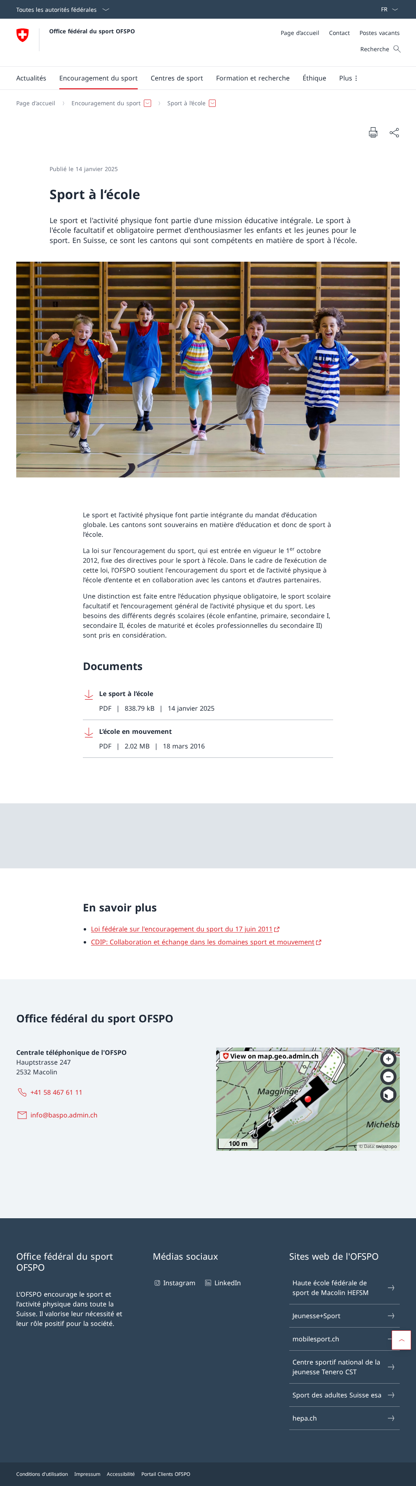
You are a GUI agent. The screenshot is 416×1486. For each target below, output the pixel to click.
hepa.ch (304, 1418)
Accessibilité (121, 1474)
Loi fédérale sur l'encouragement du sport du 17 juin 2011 (182, 928)
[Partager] (394, 132)
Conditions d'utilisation (42, 1474)
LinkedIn (227, 1282)
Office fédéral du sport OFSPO (92, 31)
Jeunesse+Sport (316, 1315)
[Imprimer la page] (373, 132)
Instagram (179, 1282)
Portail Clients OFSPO (165, 1474)
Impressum (87, 1474)
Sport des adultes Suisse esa (336, 1395)
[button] (31, 78)
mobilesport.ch (315, 1338)
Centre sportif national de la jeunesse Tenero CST (336, 1367)
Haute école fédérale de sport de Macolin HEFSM (330, 1287)
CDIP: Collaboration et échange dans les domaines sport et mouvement (202, 941)
